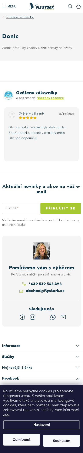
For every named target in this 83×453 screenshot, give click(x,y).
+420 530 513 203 (45, 283)
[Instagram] (32, 317)
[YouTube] (63, 317)
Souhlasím (61, 441)
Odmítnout (21, 440)
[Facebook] (22, 317)
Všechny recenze (50, 98)
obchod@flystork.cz (45, 291)
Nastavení (41, 425)
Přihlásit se (61, 208)
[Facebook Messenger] (42, 317)
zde (6, 415)
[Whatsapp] (53, 317)
